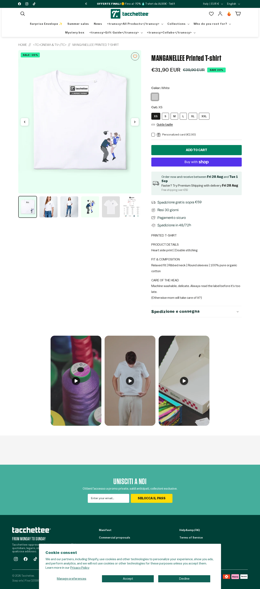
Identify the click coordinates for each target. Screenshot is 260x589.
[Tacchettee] (31, 530)
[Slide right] (135, 122)
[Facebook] (25, 559)
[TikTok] (35, 559)
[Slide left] (24, 122)
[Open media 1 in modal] (79, 122)
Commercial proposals (114, 537)
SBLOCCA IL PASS (152, 498)
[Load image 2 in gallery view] (48, 207)
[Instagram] (16, 559)
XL (193, 116)
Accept (128, 578)
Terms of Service (191, 537)
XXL (204, 116)
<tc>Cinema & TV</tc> (49, 44)
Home (22, 44)
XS (156, 116)
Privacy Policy (79, 567)
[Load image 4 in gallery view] (90, 207)
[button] (22, 13)
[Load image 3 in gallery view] (69, 207)
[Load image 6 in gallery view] (131, 207)
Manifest (105, 530)
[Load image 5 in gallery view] (111, 207)
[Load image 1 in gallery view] (27, 207)
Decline (184, 578)
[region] (79, 134)
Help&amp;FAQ (189, 530)
